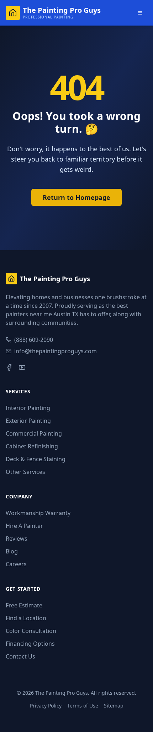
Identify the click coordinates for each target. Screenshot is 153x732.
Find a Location (26, 618)
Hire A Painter (24, 526)
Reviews (16, 538)
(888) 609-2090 (33, 340)
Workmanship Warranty (38, 513)
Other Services (25, 472)
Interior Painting (28, 408)
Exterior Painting (28, 421)
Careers (16, 564)
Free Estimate (24, 605)
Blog (12, 551)
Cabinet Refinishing (32, 446)
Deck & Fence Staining (35, 459)
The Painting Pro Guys (61, 692)
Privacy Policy (46, 705)
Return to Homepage (76, 197)
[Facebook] (9, 367)
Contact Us (20, 656)
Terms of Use (82, 705)
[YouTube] (22, 367)
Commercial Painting (34, 433)
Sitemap (113, 705)
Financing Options (30, 644)
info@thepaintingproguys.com (55, 351)
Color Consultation (31, 631)
